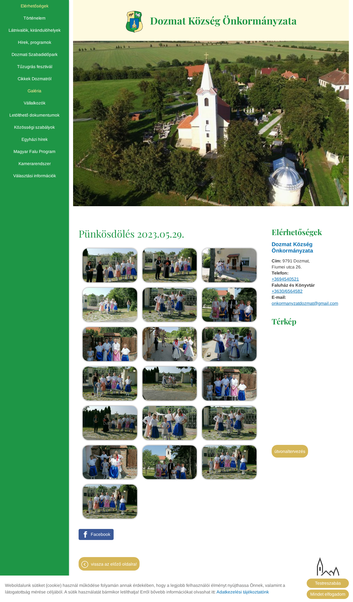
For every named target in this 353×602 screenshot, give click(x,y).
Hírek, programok (34, 42)
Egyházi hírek (35, 139)
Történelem (34, 18)
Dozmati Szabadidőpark (35, 54)
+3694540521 (285, 279)
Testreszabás (328, 583)
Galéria (34, 90)
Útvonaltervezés (289, 451)
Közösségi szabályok (34, 127)
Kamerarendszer (34, 163)
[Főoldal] (134, 22)
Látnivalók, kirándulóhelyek (35, 30)
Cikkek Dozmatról (34, 78)
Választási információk (34, 175)
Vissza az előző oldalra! (114, 564)
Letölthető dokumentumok (34, 115)
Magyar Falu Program (34, 151)
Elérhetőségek (35, 6)
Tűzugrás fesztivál (34, 66)
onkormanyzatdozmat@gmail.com (305, 303)
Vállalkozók (35, 103)
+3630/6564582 (287, 291)
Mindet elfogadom (327, 594)
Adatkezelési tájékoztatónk (242, 592)
